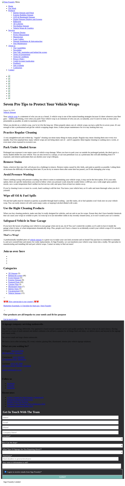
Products (11, 11)
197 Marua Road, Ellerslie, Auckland (16, 366)
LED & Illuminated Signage (24, 17)
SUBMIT (62, 477)
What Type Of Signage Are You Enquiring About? (22, 449)
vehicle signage (36, 240)
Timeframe (7, 456)
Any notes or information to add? (15, 462)
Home (10, 6)
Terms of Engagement (21, 54)
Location (6, 436)
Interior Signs (13, 289)
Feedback (17, 63)
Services (11, 30)
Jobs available (18, 65)
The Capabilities (19, 48)
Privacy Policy (18, 59)
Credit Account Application (23, 61)
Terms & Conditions (21, 57)
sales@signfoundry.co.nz (11, 370)
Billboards (17, 22)
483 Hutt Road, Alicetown (12, 353)
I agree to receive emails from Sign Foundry (24, 472)
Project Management (21, 35)
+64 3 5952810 (18, 357)
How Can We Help (9, 443)
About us (11, 46)
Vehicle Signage (9, 112)
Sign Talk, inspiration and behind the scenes (30, 52)
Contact (11, 70)
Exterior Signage (14, 280)
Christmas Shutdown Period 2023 (20, 406)
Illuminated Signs (15, 287)
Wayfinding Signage (21, 26)
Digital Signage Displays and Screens (27, 19)
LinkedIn (10, 386)
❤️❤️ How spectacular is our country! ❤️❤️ (21, 302)
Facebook (11, 383)
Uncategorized (14, 291)
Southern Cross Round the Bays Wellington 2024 (26, 404)
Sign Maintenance (20, 43)
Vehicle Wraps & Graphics (23, 28)
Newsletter (17, 50)
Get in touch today (10, 319)
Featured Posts (14, 282)
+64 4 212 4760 (17, 351)
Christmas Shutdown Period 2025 (20, 400)
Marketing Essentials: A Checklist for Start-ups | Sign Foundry (27, 306)
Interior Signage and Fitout (23, 13)
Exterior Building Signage (23, 15)
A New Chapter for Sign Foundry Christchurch (25, 397)
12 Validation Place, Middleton (14, 359)
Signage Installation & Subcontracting (27, 41)
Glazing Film (13, 284)
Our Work (12, 8)
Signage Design (19, 32)
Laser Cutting (18, 39)
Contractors (17, 68)
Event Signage (14, 278)
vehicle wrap (13, 116)
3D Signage (12, 273)
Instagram (11, 388)
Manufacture (18, 37)
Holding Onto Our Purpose (17, 402)
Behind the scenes (15, 276)
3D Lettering (18, 24)
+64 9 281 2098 (16, 364)
